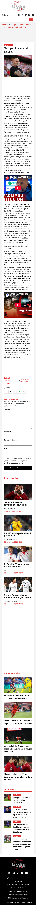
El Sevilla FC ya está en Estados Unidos (16, 565)
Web (5, 448)
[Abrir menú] (31, 20)
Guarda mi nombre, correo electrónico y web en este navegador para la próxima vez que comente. (17, 461)
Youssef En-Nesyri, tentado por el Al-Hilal (15, 503)
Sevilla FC (30, 25)
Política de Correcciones (18, 891)
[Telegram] (25, 15)
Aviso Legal (18, 881)
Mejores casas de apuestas (18, 895)
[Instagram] (22, 15)
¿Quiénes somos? (13, 878)
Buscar (6, 15)
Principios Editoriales (18, 888)
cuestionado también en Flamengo (16, 348)
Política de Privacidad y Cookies (18, 884)
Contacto (25, 878)
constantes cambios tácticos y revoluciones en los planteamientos (17, 224)
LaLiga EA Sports (17, 25)
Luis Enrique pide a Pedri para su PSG (17, 534)
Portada (5, 25)
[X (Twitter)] (29, 15)
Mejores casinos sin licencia (18, 898)
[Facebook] (19, 15)
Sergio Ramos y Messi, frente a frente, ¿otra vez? (17, 596)
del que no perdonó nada (13, 341)
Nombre (7, 432)
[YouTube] (33, 15)
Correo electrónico (11, 440)
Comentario (9, 410)
